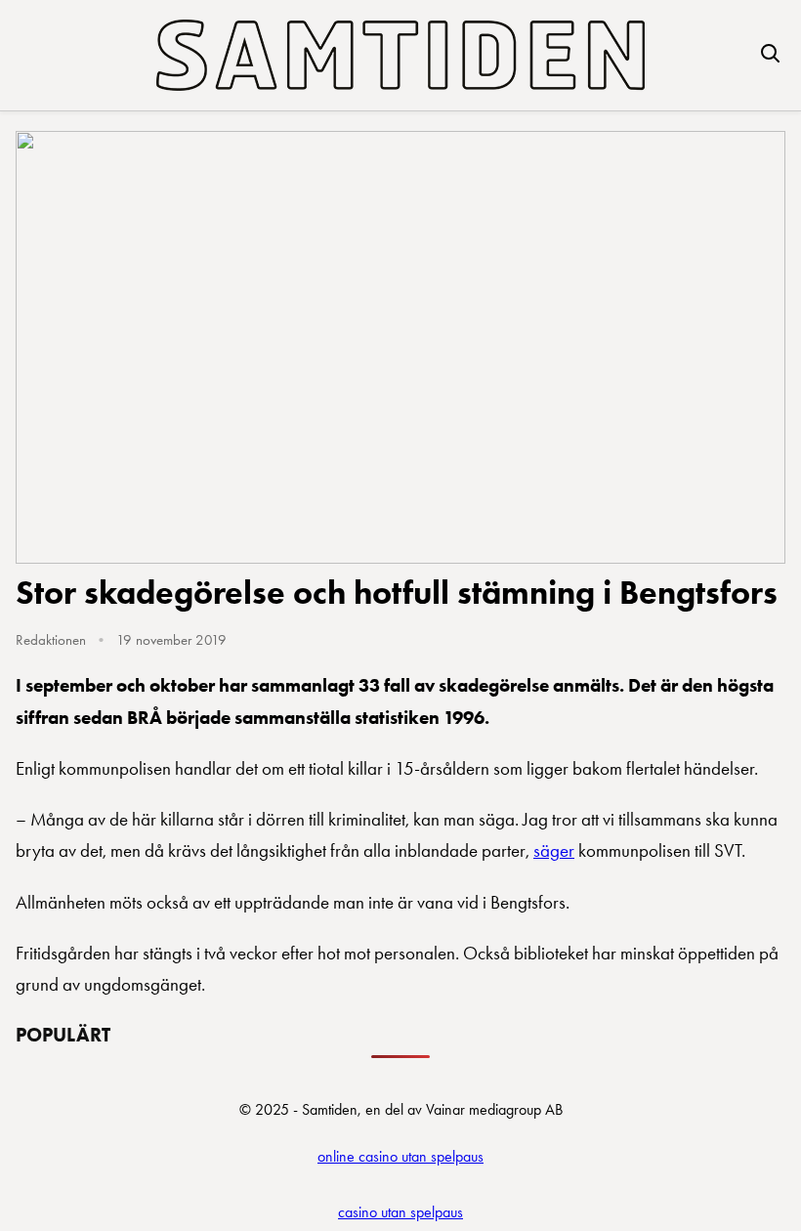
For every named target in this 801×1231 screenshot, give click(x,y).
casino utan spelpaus (400, 1212)
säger (553, 850)
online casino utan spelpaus (400, 1156)
